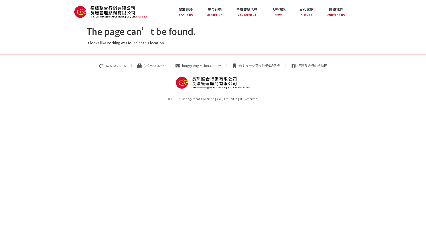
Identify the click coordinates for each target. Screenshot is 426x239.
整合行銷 (215, 12)
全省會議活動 (247, 12)
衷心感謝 (306, 12)
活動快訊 (278, 12)
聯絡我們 (336, 12)
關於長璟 (186, 12)
